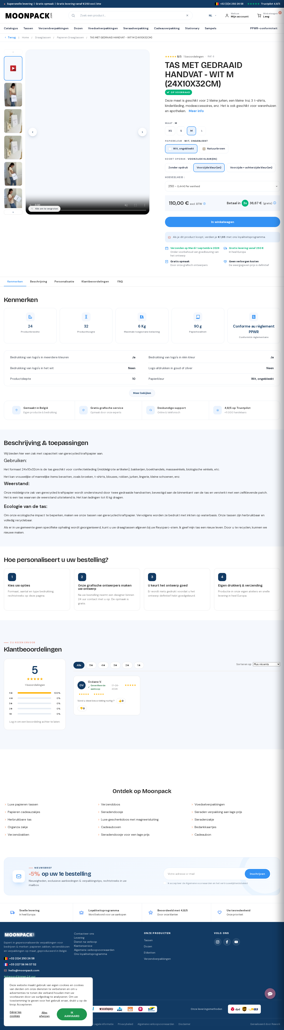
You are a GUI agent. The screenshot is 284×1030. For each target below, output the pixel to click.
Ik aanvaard (71, 1014)
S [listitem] (181, 130)
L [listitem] (201, 130)
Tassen (148, 940)
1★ (139, 665)
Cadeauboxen (111, 827)
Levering (79, 937)
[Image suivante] (142, 132)
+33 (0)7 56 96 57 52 (22, 964)
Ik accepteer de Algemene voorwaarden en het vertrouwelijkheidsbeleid (207, 883)
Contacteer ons (84, 933)
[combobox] (130, 15)
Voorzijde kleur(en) (209, 167)
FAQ (120, 281)
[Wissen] (187, 15)
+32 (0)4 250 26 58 (22, 958)
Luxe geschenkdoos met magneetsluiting (130, 819)
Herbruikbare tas (19, 819)
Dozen (148, 946)
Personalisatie (64, 281)
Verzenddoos (110, 804)
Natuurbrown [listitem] (216, 148)
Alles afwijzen (44, 1014)
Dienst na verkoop (85, 941)
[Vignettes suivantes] (13, 212)
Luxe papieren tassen (23, 804)
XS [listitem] (170, 130)
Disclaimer (184, 1024)
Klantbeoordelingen (95, 281)
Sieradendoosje (112, 812)
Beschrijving (38, 281)
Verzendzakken (18, 835)
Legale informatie (103, 1024)
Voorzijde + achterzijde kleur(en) (251, 167)
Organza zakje (18, 827)
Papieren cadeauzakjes (24, 812)
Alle (79, 665)
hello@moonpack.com (24, 970)
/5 (190, 56)
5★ (91, 665)
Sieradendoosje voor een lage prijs (125, 835)
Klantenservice (83, 946)
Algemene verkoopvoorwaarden (94, 950)
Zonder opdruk (178, 167)
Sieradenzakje (204, 819)
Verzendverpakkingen (157, 959)
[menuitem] (12, 28)
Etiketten (149, 952)
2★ (127, 665)
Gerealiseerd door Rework (265, 1024)
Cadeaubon (203, 835)
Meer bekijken (142, 393)
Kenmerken (15, 281)
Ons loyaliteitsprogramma (90, 954)
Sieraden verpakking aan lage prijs (218, 812)
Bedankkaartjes (205, 827)
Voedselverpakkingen (210, 804)
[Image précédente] (32, 132)
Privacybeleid (125, 1024)
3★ (115, 665)
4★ (103, 665)
